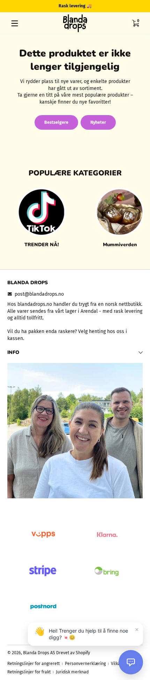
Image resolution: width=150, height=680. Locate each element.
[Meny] (14, 23)
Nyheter (98, 122)
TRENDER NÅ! (41, 244)
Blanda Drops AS (39, 652)
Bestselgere (56, 122)
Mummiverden (120, 244)
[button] (135, 23)
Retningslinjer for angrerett (33, 663)
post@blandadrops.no (39, 294)
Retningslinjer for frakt (29, 672)
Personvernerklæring (85, 663)
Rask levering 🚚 (75, 5)
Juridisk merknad (72, 672)
